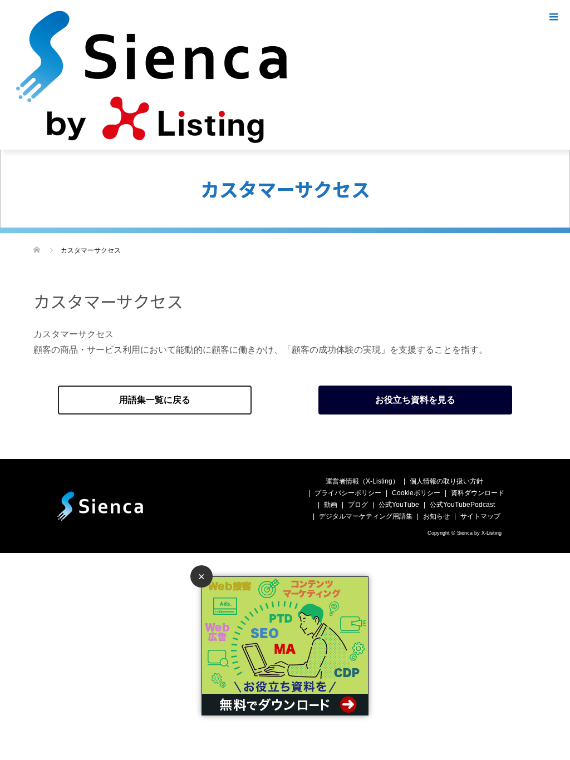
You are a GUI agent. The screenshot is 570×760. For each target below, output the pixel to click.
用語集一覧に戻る (154, 399)
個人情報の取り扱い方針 (446, 481)
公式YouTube (399, 505)
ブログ (358, 505)
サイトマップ (480, 516)
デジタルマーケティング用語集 (365, 516)
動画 (330, 505)
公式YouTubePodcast (462, 505)
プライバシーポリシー (348, 493)
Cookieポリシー (416, 493)
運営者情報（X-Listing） (362, 481)
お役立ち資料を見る (415, 399)
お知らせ (436, 516)
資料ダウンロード (477, 493)
